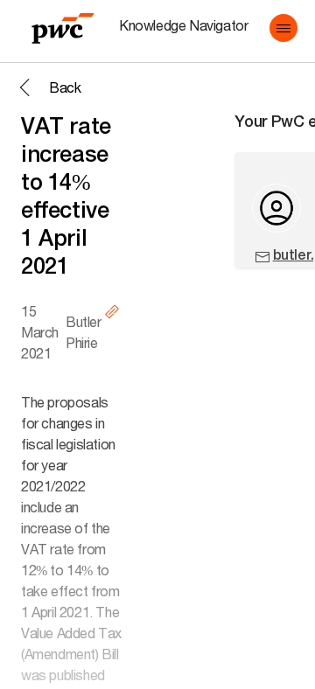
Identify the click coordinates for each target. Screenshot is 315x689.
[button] (284, 28)
